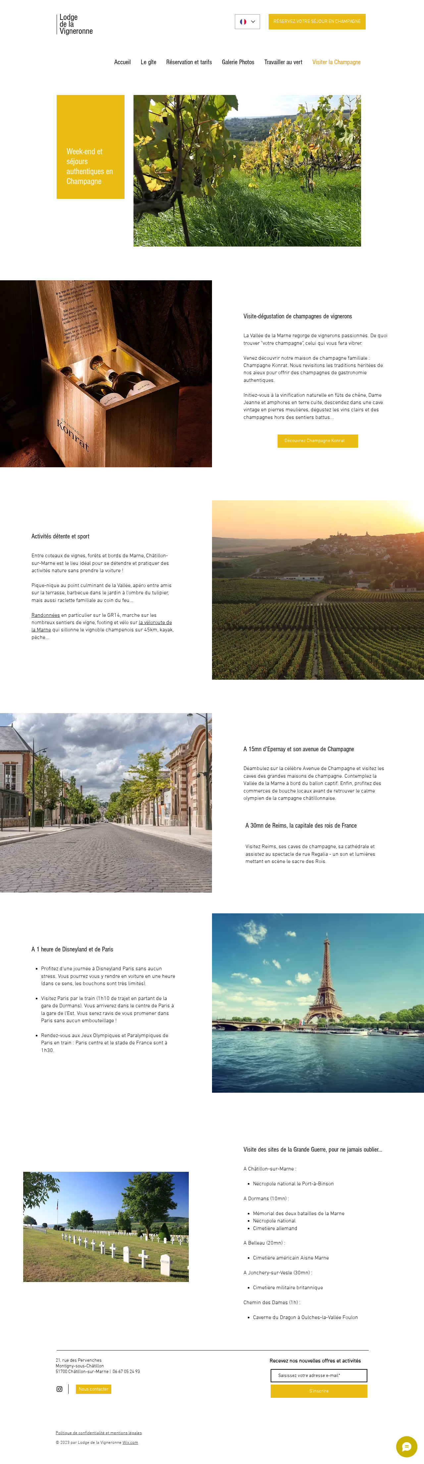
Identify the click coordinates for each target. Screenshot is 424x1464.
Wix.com (130, 1442)
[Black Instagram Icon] (59, 1389)
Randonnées (45, 615)
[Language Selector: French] (247, 21)
